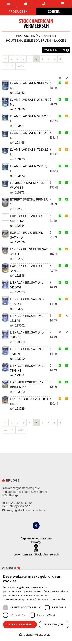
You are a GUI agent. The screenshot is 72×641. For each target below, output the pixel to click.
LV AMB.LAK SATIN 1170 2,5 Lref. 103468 (29, 137)
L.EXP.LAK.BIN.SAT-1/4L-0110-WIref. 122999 (27, 287)
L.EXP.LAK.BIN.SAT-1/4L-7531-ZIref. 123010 (27, 353)
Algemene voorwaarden (36, 538)
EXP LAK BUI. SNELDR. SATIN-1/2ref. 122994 (26, 220)
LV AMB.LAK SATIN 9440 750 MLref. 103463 (29, 87)
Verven (44, 40)
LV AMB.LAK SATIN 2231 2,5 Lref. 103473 (29, 170)
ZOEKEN (54, 11)
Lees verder (58, 599)
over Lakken (55, 50)
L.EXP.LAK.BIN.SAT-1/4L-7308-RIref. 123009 (27, 337)
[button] (36, 634)
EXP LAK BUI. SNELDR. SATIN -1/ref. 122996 (26, 237)
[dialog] (36, 605)
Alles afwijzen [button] (54, 624)
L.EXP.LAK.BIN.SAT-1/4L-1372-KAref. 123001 (27, 303)
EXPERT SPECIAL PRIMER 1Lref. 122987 (29, 204)
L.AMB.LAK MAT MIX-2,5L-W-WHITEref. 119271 (28, 187)
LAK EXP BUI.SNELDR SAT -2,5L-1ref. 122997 (29, 254)
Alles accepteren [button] (20, 624)
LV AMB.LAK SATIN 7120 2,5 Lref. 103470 (29, 154)
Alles (21, 66)
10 (5, 66)
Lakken (60, 40)
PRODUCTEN (18, 11)
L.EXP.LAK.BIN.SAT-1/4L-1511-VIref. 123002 (27, 320)
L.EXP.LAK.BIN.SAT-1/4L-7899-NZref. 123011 (27, 370)
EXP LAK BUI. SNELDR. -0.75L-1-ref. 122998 (26, 270)
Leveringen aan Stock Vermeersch (36, 554)
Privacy (36, 542)
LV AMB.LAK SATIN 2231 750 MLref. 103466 (29, 104)
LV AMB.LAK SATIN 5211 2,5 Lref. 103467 (29, 121)
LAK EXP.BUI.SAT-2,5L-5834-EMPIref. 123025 (29, 403)
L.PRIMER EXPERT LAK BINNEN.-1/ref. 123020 (26, 387)
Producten (25, 35)
